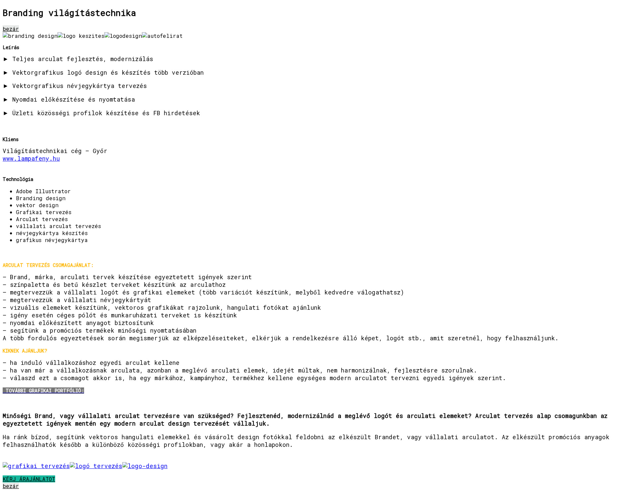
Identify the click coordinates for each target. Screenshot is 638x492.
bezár (11, 28)
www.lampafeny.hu (31, 158)
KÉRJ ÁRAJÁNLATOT (29, 478)
